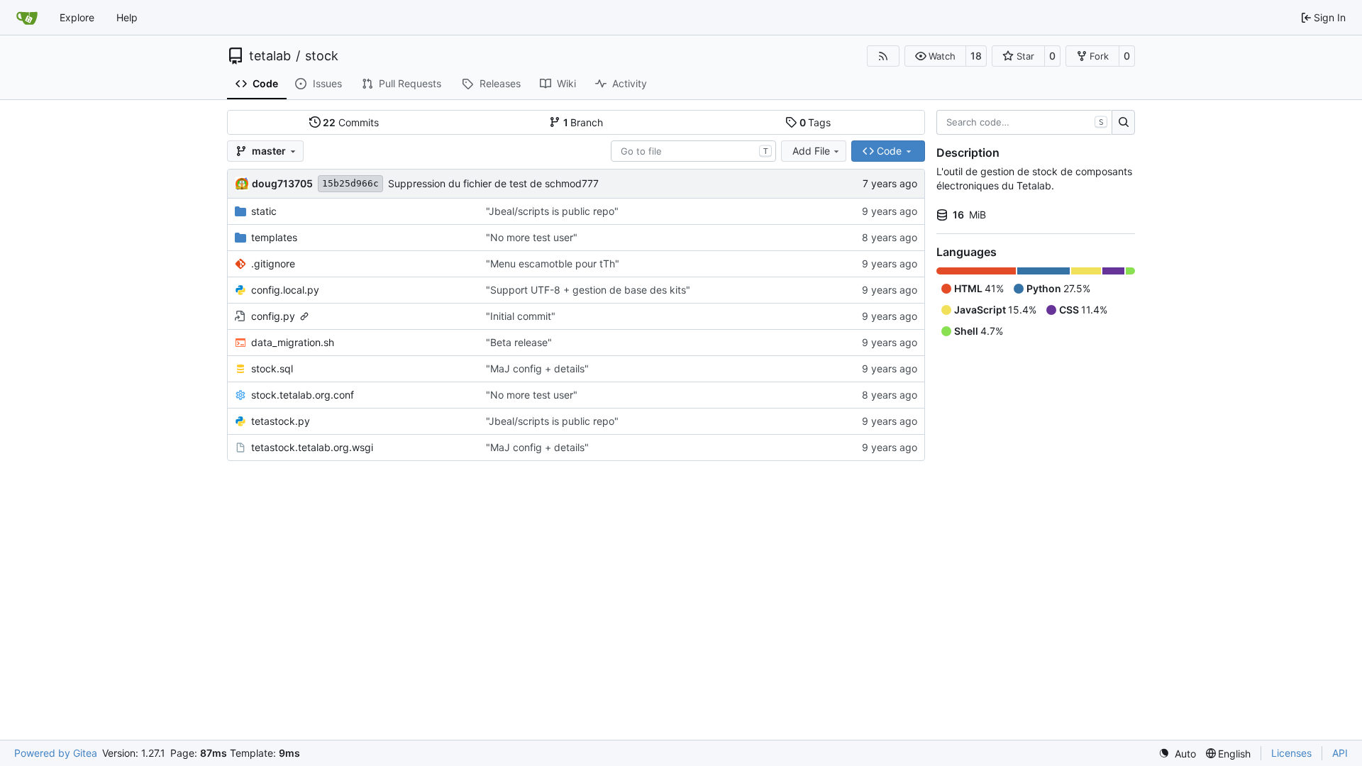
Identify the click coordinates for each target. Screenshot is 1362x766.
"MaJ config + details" (537, 368)
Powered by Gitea (55, 753)
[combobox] (693, 151)
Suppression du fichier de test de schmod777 (493, 183)
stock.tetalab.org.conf (302, 395)
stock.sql (272, 368)
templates (274, 237)
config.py (273, 316)
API (1340, 753)
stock (321, 56)
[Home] (27, 17)
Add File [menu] (811, 151)
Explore (77, 17)
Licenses (1291, 753)
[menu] (1177, 754)
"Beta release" (519, 342)
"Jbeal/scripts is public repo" (552, 211)
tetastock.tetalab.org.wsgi (312, 447)
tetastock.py (280, 421)
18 (976, 56)
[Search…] (1123, 122)
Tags (815, 122)
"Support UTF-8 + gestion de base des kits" (588, 290)
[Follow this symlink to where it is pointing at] (304, 316)
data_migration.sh (292, 342)
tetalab (270, 56)
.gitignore (273, 263)
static (264, 211)
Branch (583, 122)
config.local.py (285, 290)
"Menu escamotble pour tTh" (552, 263)
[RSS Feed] (883, 56)
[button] (935, 56)
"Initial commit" (520, 316)
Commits (351, 122)
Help (127, 17)
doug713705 (282, 183)
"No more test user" (531, 237)
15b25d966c (350, 183)
